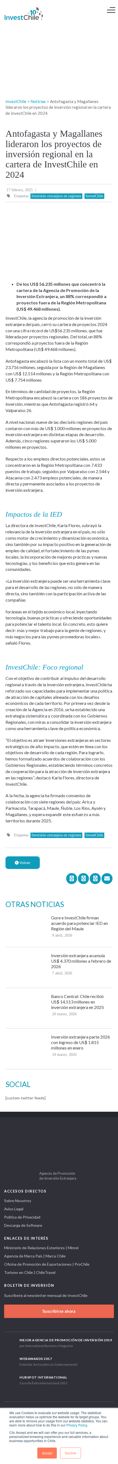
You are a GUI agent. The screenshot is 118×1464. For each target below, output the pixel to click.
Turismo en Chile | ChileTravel (29, 1272)
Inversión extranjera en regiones (56, 196)
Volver (24, 862)
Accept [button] (47, 1453)
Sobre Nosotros (17, 1200)
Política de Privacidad (22, 1217)
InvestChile (94, 196)
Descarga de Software (23, 1225)
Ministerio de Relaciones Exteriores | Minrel (41, 1247)
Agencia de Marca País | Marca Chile (35, 1256)
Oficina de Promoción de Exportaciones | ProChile (46, 1264)
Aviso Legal (13, 1208)
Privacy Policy (76, 1425)
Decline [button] (70, 1453)
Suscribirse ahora (59, 1311)
